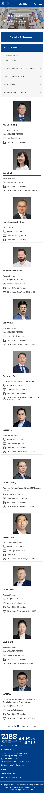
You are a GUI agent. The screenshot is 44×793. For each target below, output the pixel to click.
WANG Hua (8, 537)
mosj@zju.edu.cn (13, 138)
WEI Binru (8, 642)
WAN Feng (8, 430)
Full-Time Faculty (20, 21)
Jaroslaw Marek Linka (13, 222)
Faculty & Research (22, 19)
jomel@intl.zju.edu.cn (15, 182)
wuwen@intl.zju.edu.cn (15, 710)
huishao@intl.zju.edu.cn (16, 336)
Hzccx (26, 790)
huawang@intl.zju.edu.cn (16, 551)
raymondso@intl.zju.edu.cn (17, 389)
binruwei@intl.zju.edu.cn (16, 655)
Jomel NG (8, 173)
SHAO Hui (8, 323)
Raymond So (9, 376)
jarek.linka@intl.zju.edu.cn (16, 236)
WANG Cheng (9, 482)
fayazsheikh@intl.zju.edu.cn (17, 284)
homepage (10, 19)
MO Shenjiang (10, 125)
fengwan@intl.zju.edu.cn (16, 443)
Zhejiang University (8, 773)
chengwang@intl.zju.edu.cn (17, 498)
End (27, 726)
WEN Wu (7, 694)
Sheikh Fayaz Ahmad (13, 270)
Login (32, 790)
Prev (12, 726)
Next (24, 726)
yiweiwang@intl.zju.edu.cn (17, 603)
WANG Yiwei (9, 589)
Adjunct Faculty (11, 60)
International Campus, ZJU (11, 777)
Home (8, 726)
